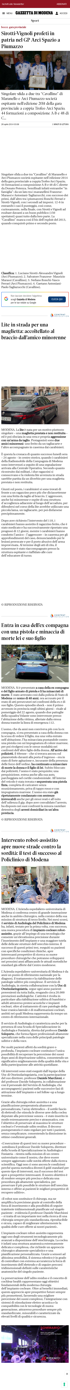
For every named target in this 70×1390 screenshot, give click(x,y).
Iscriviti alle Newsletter (13, 4)
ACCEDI (63, 13)
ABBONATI (62, 4)
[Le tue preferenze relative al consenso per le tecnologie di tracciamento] (64, 1384)
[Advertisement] (25, 151)
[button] (35, 1344)
